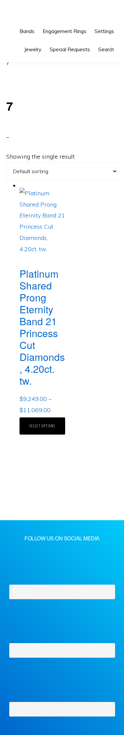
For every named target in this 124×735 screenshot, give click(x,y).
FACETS (29, 13)
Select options (42, 426)
